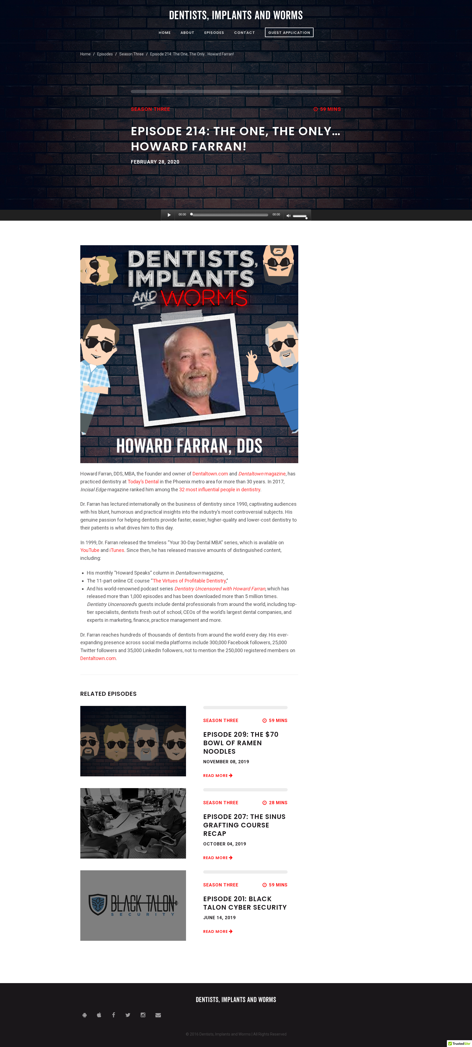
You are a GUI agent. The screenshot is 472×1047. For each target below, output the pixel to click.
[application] (236, 215)
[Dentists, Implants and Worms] (236, 15)
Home (165, 33)
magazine (262, 474)
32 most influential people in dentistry (219, 489)
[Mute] (288, 216)
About (187, 33)
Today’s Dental (143, 481)
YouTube (89, 550)
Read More (216, 775)
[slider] (300, 215)
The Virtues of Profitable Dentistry (189, 581)
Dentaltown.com (210, 474)
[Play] (169, 214)
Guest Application (289, 32)
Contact (244, 33)
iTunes (117, 550)
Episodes (214, 33)
